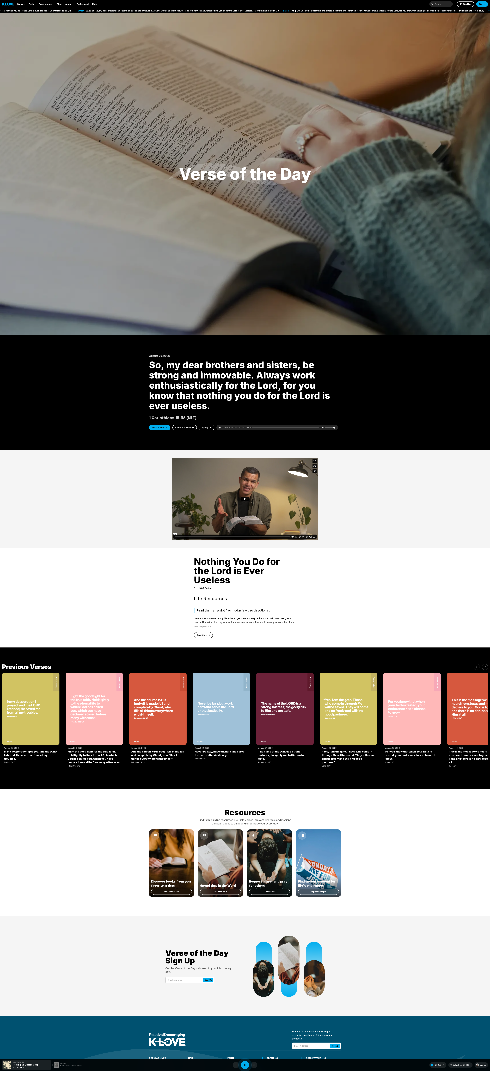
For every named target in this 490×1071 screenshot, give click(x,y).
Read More (202, 635)
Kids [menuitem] (94, 4)
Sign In (482, 4)
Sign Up (205, 427)
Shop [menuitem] (59, 4)
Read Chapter (158, 427)
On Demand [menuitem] (83, 4)
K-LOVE (437, 1065)
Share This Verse (183, 427)
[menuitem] (21, 4)
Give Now (467, 4)
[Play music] (245, 1065)
